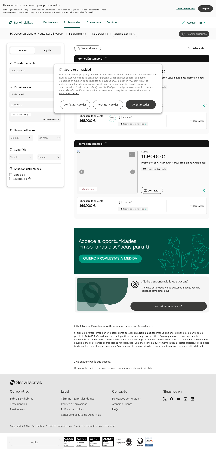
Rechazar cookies (108, 104)
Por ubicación (22, 87)
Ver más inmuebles (166, 306)
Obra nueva (93, 22)
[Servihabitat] (16, 22)
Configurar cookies (75, 104)
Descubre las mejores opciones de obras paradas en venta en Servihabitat (113, 368)
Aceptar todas (141, 104)
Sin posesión (20, 178)
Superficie (20, 149)
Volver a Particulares (185, 8)
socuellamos (123, 33)
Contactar (198, 120)
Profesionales (72, 22)
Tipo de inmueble (24, 63)
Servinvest (113, 22)
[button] (81, 172)
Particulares (50, 22)
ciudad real (77, 33)
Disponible (19, 174)
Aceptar (205, 8)
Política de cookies (69, 93)
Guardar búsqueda (196, 33)
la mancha (100, 33)
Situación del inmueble (28, 169)
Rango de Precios (24, 130)
